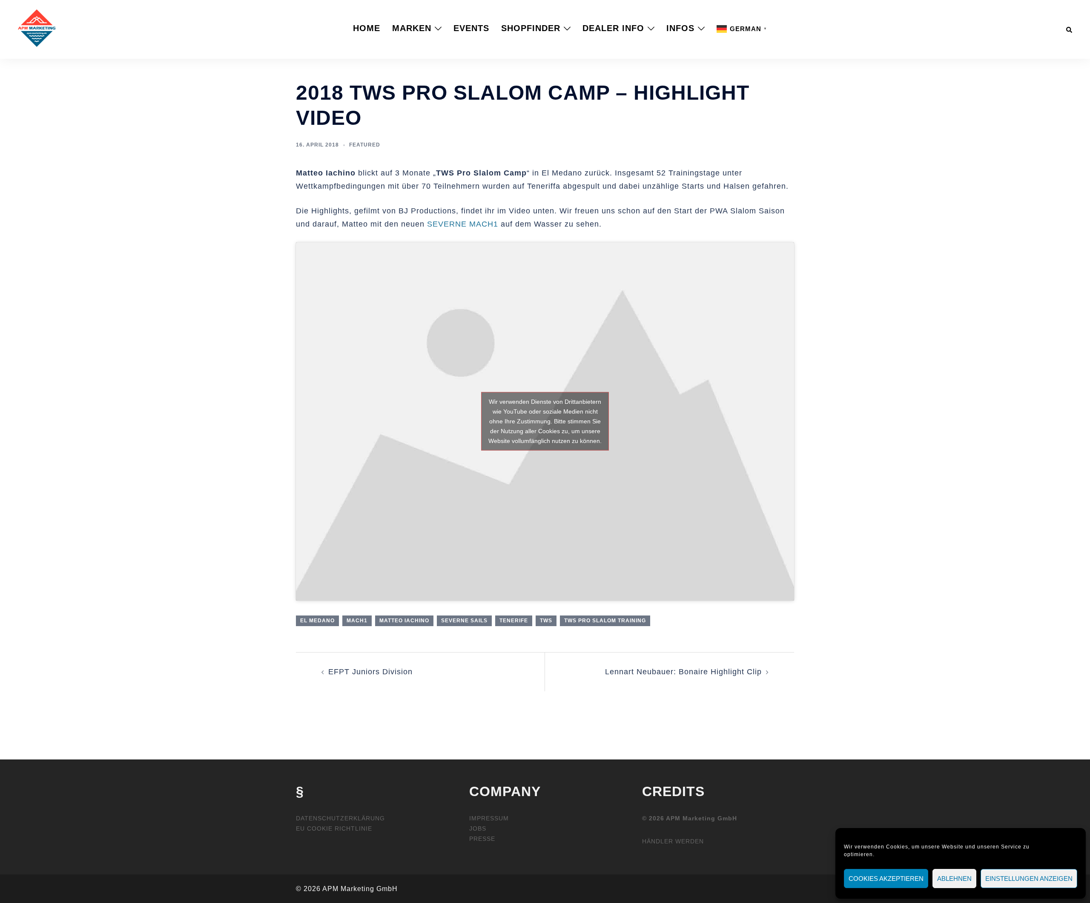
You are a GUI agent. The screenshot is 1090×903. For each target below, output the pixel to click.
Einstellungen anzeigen (1029, 878)
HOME (366, 28)
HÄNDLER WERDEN (673, 841)
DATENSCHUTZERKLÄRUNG (340, 818)
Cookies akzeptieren (886, 878)
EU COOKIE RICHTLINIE (334, 828)
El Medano (317, 621)
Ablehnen (954, 878)
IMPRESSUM (489, 818)
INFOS (680, 28)
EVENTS (471, 28)
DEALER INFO (613, 28)
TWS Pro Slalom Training (605, 621)
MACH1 (357, 621)
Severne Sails (464, 621)
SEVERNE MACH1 (462, 224)
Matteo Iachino (404, 621)
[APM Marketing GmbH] (36, 27)
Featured (364, 145)
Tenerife (513, 621)
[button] (1069, 28)
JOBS (477, 828)
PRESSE (482, 838)
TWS (546, 621)
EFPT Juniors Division (370, 671)
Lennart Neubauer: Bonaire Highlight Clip (683, 671)
